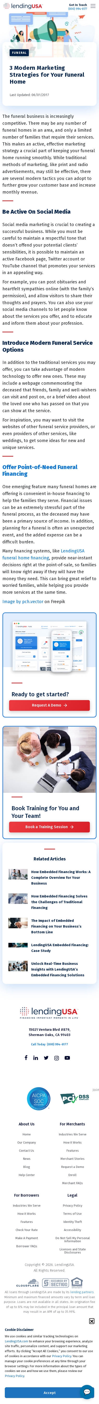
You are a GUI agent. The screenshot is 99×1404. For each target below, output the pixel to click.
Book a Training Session (46, 827)
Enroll (72, 1175)
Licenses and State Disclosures (72, 1250)
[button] (91, 1320)
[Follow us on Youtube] (67, 1058)
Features (72, 1150)
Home (26, 1134)
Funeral (19, 52)
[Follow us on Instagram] (56, 1058)
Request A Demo (46, 705)
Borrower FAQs (26, 1246)
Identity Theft (72, 1222)
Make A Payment (26, 1238)
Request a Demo (72, 1167)
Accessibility (72, 1230)
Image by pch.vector (22, 601)
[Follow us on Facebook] (26, 1058)
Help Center (27, 1175)
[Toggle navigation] (93, 6)
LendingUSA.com (16, 1341)
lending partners (82, 1292)
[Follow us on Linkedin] (35, 1058)
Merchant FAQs (72, 1183)
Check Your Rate (27, 1230)
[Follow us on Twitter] (46, 1058)
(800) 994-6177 (77, 7)
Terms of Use (72, 1213)
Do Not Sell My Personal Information (72, 1239)
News (27, 1159)
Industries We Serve (73, 1134)
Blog (26, 1167)
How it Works (72, 1142)
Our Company (26, 1142)
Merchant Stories (73, 1159)
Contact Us (26, 1150)
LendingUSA (23, 6)
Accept (50, 1393)
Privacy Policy (61, 1356)
